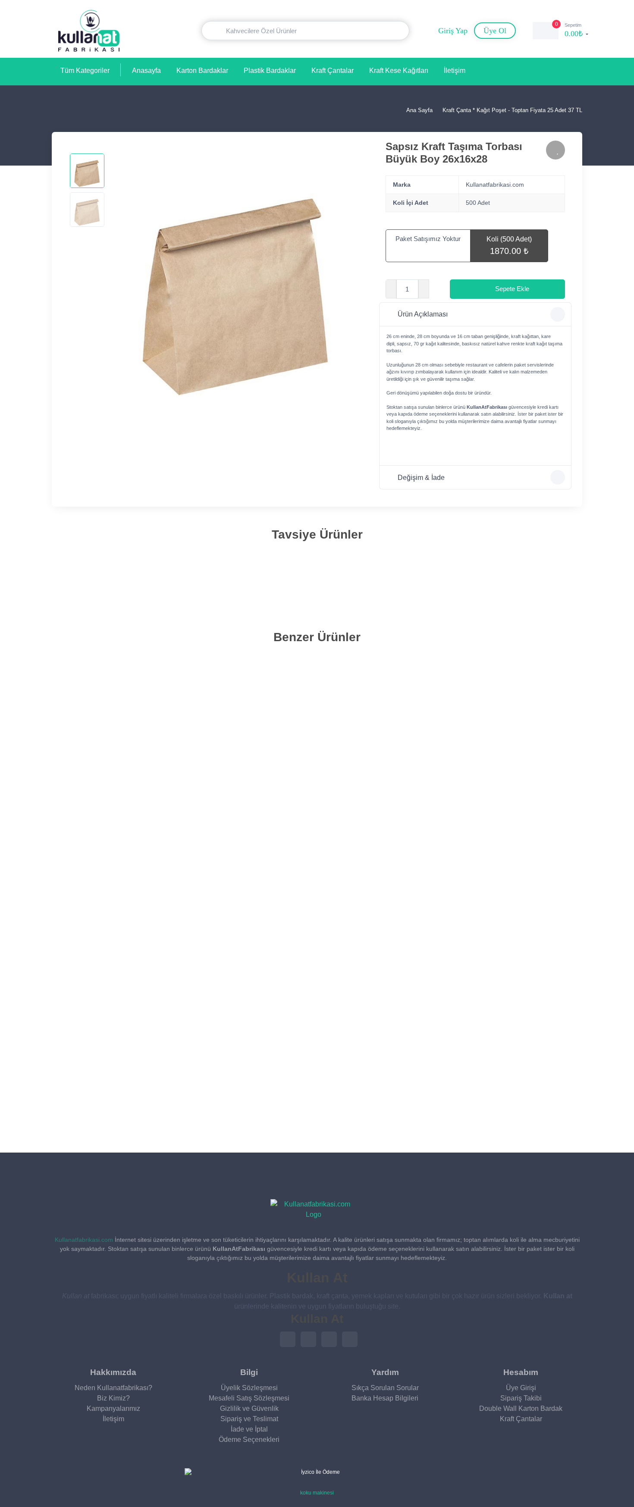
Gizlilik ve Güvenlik (249, 1408)
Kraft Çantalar (332, 70)
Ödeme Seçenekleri (249, 1439)
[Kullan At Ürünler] (313, 1209)
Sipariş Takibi (521, 1398)
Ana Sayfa (419, 110)
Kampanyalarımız (113, 1408)
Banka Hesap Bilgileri (385, 1398)
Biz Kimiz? (113, 1398)
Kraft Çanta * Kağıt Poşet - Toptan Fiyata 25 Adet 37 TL (512, 110)
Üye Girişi (521, 1387)
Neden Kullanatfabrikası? (113, 1387)
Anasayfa (146, 70)
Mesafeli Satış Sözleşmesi (249, 1398)
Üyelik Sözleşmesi (249, 1387)
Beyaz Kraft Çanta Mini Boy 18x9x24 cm (122, 1108)
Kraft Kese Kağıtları (398, 70)
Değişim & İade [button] (421, 477)
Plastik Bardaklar (270, 70)
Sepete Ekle (512, 288)
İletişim (454, 70)
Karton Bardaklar (202, 70)
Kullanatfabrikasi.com (84, 1239)
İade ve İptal (249, 1429)
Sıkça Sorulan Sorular (385, 1387)
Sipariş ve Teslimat (249, 1418)
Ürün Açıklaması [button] (423, 314)
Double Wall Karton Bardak (520, 1408)
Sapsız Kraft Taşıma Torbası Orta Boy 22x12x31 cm (136, 586)
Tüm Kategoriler (85, 70)
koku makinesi (317, 1493)
